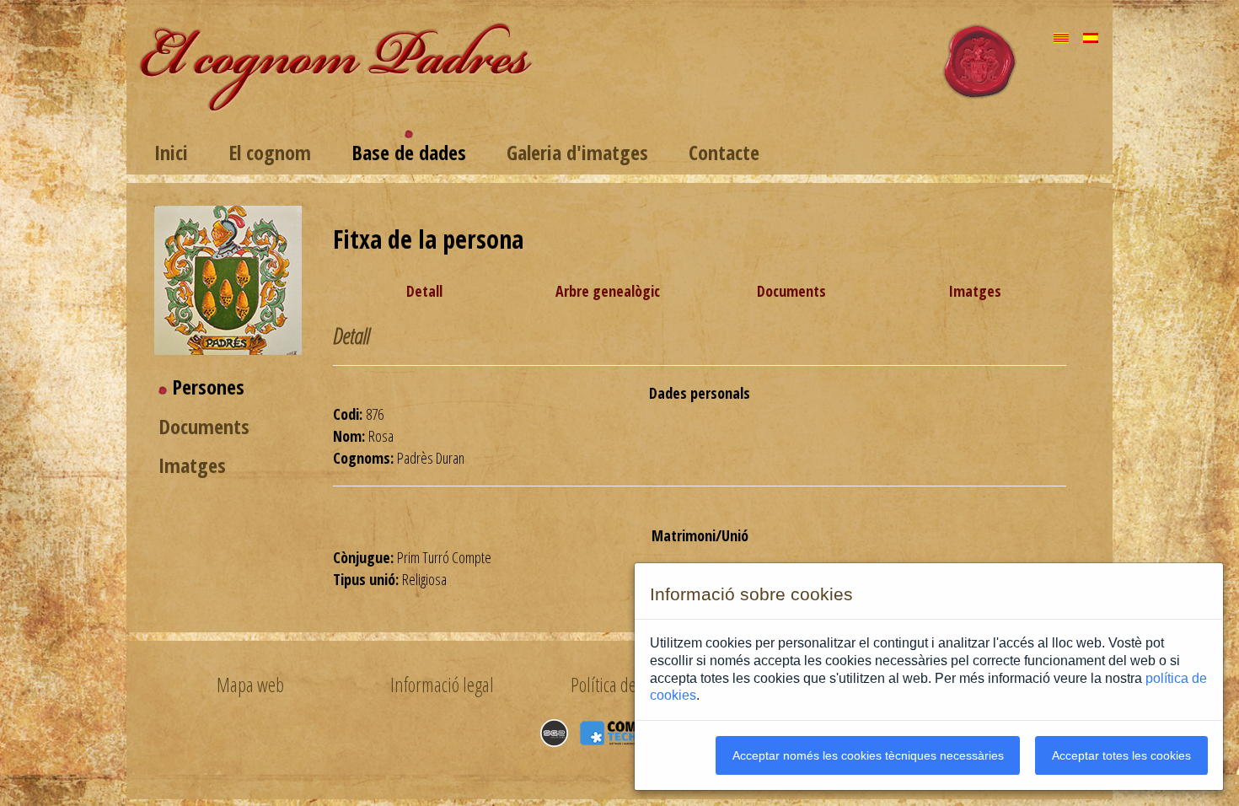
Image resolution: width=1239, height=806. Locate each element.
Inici (171, 152)
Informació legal (442, 684)
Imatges (192, 465)
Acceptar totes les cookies (1121, 755)
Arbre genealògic (607, 291)
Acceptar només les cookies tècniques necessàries (868, 755)
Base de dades (408, 152)
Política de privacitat (634, 684)
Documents (203, 426)
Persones (208, 386)
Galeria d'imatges (577, 152)
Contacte (724, 152)
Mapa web (250, 684)
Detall (424, 291)
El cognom (269, 152)
